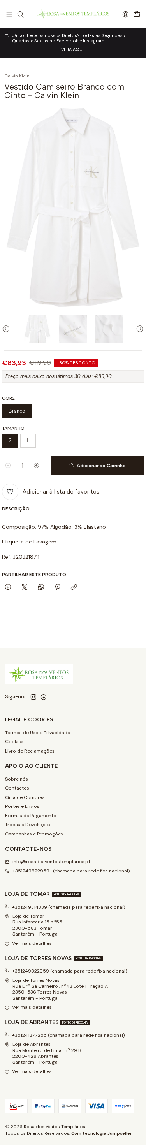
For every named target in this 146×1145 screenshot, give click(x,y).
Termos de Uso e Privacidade (37, 733)
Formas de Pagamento (30, 816)
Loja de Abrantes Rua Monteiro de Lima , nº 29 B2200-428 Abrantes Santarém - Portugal (46, 1053)
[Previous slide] (8, 329)
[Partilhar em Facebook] (8, 588)
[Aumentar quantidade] (36, 465)
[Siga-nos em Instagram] (33, 697)
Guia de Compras (25, 797)
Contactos (17, 788)
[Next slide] (138, 329)
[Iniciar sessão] (125, 14)
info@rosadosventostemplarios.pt (51, 861)
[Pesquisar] (20, 14)
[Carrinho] (137, 14)
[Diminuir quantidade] (8, 465)
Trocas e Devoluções (28, 824)
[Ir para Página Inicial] (73, 14)
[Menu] (9, 14)
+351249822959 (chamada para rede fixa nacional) (71, 871)
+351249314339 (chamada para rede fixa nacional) (68, 907)
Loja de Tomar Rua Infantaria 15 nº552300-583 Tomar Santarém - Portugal (37, 925)
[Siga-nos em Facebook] (43, 697)
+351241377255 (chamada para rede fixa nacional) (68, 1035)
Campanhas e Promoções (34, 834)
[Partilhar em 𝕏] (24, 588)
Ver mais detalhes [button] (32, 943)
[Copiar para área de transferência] (74, 588)
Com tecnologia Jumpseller (101, 1133)
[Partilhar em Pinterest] (57, 588)
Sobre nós (16, 779)
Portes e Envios (22, 806)
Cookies (14, 742)
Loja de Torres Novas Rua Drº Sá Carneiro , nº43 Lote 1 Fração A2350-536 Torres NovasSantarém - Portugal (60, 989)
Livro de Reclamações (30, 751)
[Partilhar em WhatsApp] (41, 588)
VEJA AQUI (73, 49)
